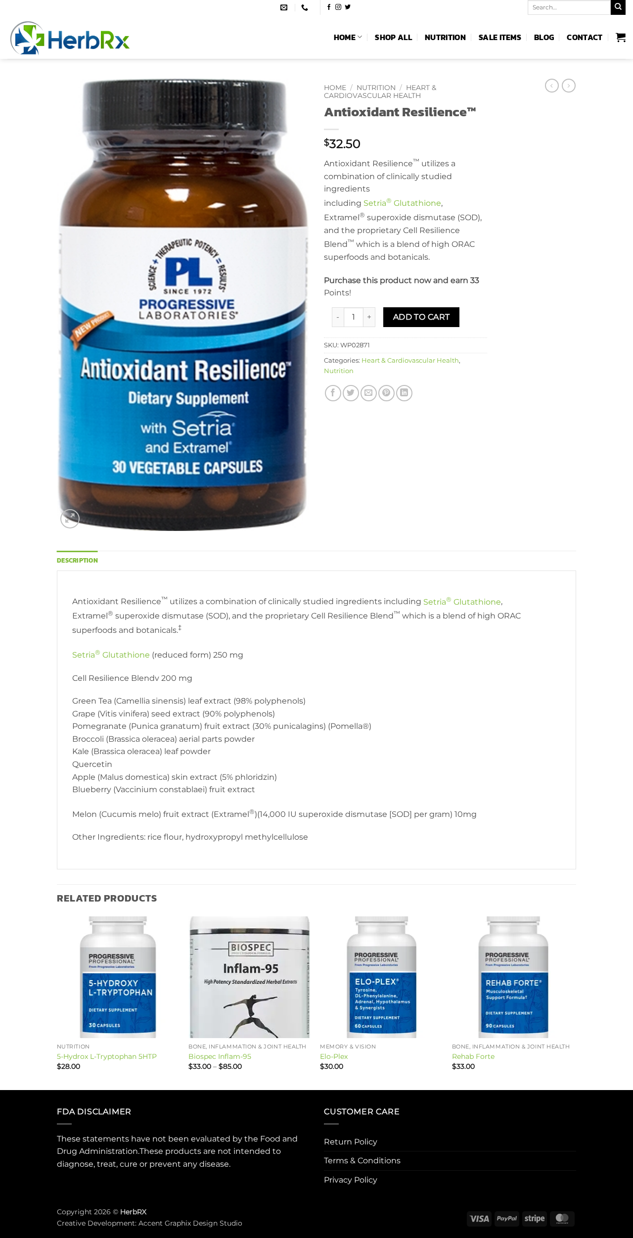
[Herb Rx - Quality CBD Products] (92, 37)
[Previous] (57, 1002)
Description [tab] (77, 560)
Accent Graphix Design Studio (190, 1223)
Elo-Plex (334, 1056)
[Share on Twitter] (351, 393)
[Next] (573, 1002)
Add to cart (421, 317)
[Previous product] (569, 86)
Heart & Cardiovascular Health (380, 91)
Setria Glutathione (402, 203)
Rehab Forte (473, 1056)
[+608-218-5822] (306, 7)
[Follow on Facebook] (329, 7)
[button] (621, 37)
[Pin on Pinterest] (386, 393)
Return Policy (350, 1141)
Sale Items (500, 37)
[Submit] (618, 7)
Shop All (393, 37)
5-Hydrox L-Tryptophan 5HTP (107, 1056)
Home (345, 37)
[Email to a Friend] (369, 393)
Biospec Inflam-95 (219, 1056)
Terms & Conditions (362, 1160)
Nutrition (445, 37)
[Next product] (552, 86)
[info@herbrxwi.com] (285, 7)
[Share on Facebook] (333, 393)
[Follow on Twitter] (348, 7)
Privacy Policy (350, 1180)
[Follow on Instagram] (338, 7)
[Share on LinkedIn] (404, 393)
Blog (544, 37)
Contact (584, 37)
